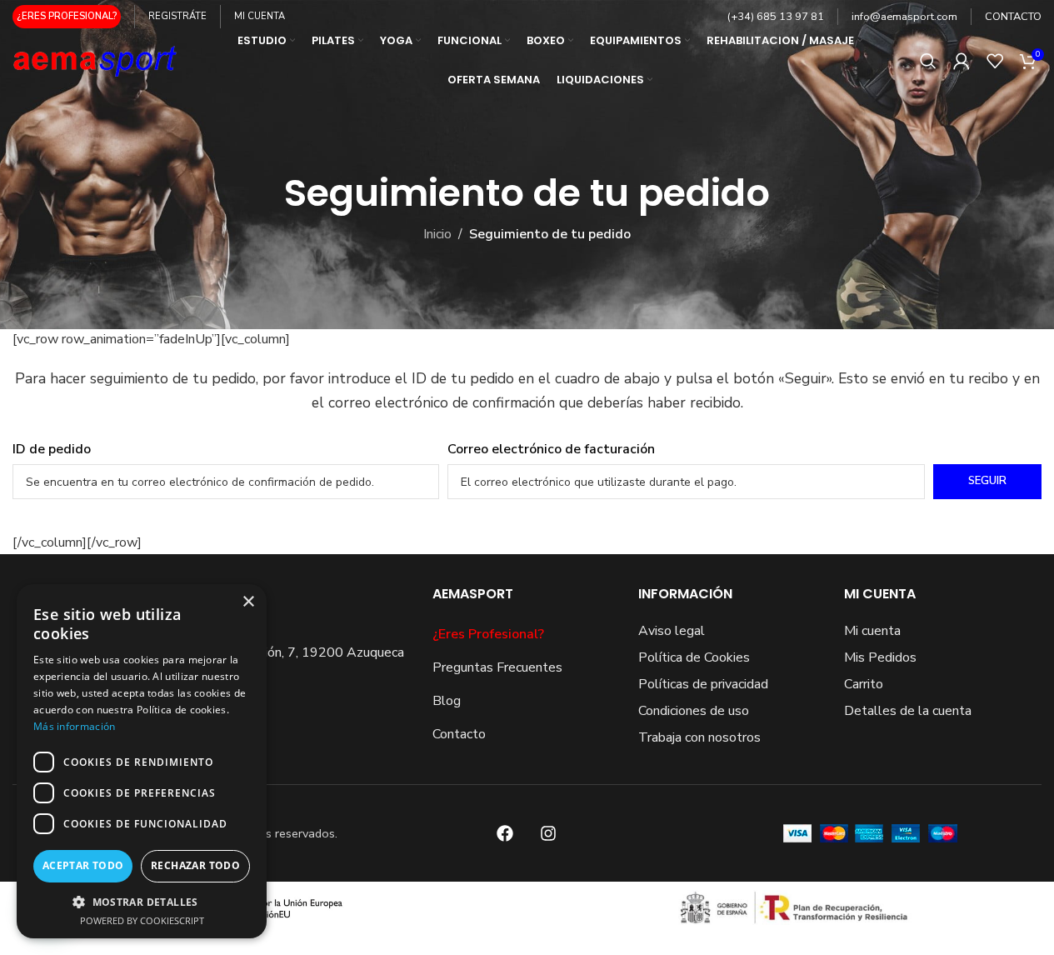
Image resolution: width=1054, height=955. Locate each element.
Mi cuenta (872, 631)
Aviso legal (671, 631)
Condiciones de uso (693, 711)
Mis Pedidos (880, 657)
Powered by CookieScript (142, 920)
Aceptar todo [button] (83, 865)
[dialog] (142, 761)
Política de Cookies (694, 657)
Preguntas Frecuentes (497, 667)
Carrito (863, 684)
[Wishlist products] (995, 61)
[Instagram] (548, 833)
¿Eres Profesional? (488, 634)
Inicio (437, 234)
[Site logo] (95, 59)
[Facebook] (505, 833)
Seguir (987, 480)
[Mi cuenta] (961, 61)
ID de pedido (51, 449)
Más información (74, 726)
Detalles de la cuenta (908, 711)
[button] (141, 901)
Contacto (459, 734)
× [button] (248, 602)
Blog (446, 701)
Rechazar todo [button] (195, 865)
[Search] (928, 61)
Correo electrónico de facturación (551, 449)
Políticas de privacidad (703, 684)
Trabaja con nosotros (699, 737)
